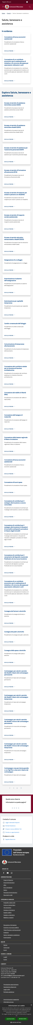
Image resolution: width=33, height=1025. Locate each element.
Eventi (5, 959)
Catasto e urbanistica (9, 915)
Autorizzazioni (7, 937)
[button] (16, 1022)
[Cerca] (30, 7)
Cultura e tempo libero (9, 905)
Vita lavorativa (7, 908)
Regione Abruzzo (6, 2)
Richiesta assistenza (9, 992)
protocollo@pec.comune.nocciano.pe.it (14, 975)
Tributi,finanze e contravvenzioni (12, 930)
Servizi (9, 13)
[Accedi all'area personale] (27, 2)
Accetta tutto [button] (10, 1019)
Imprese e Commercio (9, 910)
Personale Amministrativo (10, 892)
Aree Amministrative (9, 883)
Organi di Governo (8, 880)
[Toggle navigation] (3, 7)
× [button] (31, 1005)
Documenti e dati (8, 895)
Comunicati (6, 947)
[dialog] (16, 1014)
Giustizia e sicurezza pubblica (11, 927)
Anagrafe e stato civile (9, 903)
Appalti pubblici (8, 913)
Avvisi (5, 950)
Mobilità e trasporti (9, 917)
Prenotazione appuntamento (11, 984)
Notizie (5, 945)
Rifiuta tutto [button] (22, 1018)
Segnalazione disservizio (10, 987)
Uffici (5, 885)
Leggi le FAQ (7, 989)
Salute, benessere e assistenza (11, 935)
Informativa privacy (9, 1002)
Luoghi (5, 957)
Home (3, 13)
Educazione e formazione (10, 925)
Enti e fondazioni (8, 888)
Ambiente (6, 932)
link (16, 1015)
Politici (5, 890)
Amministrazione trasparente (11, 999)
